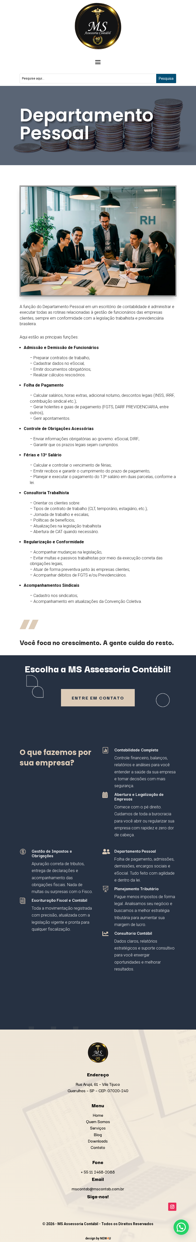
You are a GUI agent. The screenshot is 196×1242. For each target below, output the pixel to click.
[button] (181, 1227)
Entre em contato (98, 697)
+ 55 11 (98, 1172)
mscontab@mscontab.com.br (98, 1188)
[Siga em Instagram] (172, 1207)
